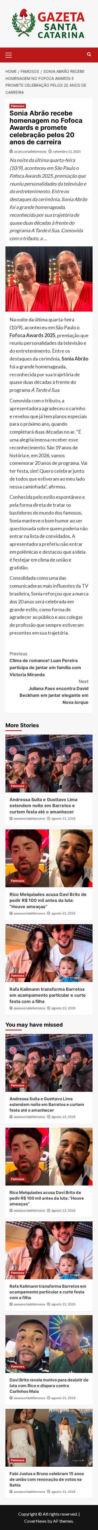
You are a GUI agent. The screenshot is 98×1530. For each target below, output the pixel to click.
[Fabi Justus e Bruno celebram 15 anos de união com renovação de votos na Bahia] (49, 1438)
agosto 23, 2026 (63, 818)
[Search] (89, 54)
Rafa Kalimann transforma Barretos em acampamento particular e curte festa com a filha (48, 995)
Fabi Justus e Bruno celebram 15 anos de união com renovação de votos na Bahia (47, 1479)
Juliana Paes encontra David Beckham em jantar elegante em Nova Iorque (54, 692)
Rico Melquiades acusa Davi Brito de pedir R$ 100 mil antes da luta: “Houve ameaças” (48, 900)
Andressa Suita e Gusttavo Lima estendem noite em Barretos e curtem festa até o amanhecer (43, 805)
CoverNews (35, 1520)
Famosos (17, 106)
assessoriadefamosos (30, 151)
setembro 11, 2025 (67, 151)
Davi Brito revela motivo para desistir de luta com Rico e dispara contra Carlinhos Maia (49, 1385)
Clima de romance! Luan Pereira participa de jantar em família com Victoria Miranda (45, 664)
